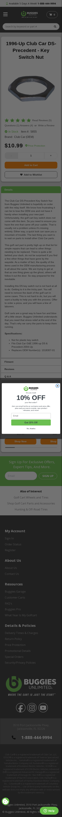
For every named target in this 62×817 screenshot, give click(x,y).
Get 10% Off (31, 422)
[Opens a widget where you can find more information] (49, 811)
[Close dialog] (57, 386)
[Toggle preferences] (5, 801)
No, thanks (31, 428)
